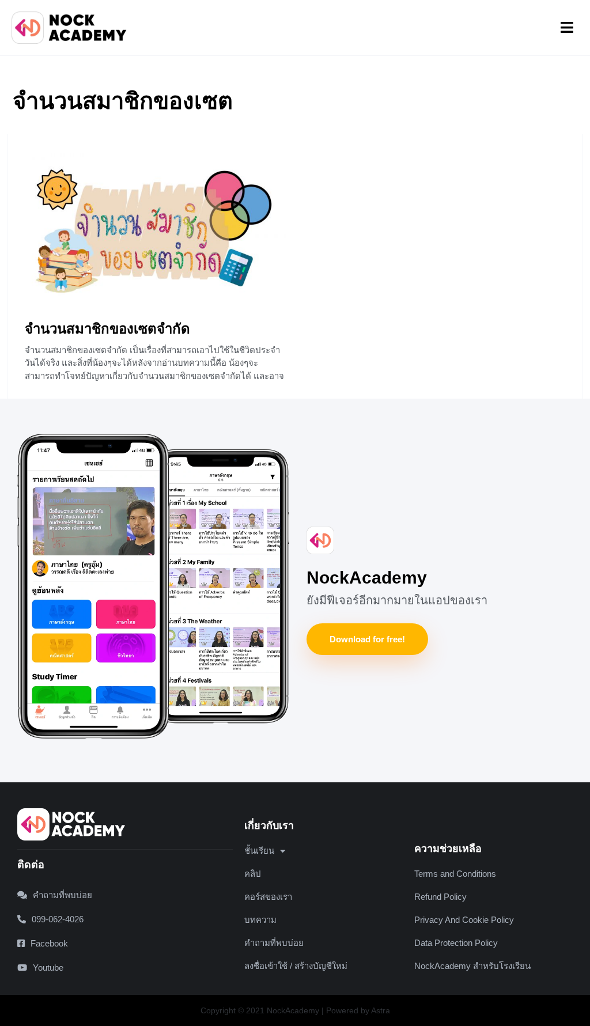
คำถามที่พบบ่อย (274, 943)
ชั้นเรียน (259, 850)
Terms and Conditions (455, 874)
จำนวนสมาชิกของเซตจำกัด (107, 328)
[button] (566, 27)
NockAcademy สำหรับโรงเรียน (472, 966)
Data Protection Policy (456, 943)
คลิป (252, 874)
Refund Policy (440, 897)
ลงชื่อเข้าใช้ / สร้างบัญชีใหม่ (295, 966)
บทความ (260, 920)
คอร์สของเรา (268, 897)
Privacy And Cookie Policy (464, 920)
